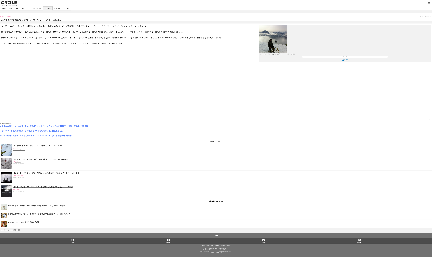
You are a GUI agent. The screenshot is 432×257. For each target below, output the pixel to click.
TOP (216, 235)
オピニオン (25, 8)
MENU (429, 2)
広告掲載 (210, 245)
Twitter (263, 242)
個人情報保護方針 (225, 245)
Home (73, 242)
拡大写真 (346, 59)
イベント (57, 8)
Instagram (359, 242)
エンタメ (66, 8)
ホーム (4, 8)
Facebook (168, 242)
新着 (10, 8)
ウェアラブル (37, 8)
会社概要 (217, 245)
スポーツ (48, 8)
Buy (17, 8)
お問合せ (204, 245)
